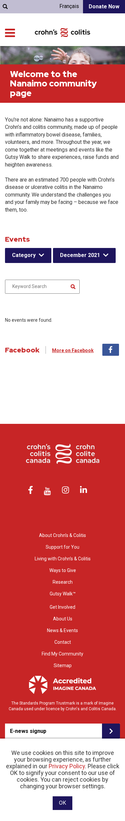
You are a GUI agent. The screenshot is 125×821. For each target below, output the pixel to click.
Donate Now (104, 6)
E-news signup (28, 731)
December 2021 (80, 255)
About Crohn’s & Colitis (62, 535)
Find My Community (62, 653)
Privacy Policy (67, 766)
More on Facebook (73, 350)
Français (69, 6)
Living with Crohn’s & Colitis (63, 558)
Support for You (62, 547)
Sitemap (63, 665)
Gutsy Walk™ (63, 593)
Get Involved (62, 607)
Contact (62, 642)
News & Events (62, 630)
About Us (62, 618)
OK (62, 803)
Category (24, 255)
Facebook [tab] (110, 350)
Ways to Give (62, 570)
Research (63, 582)
